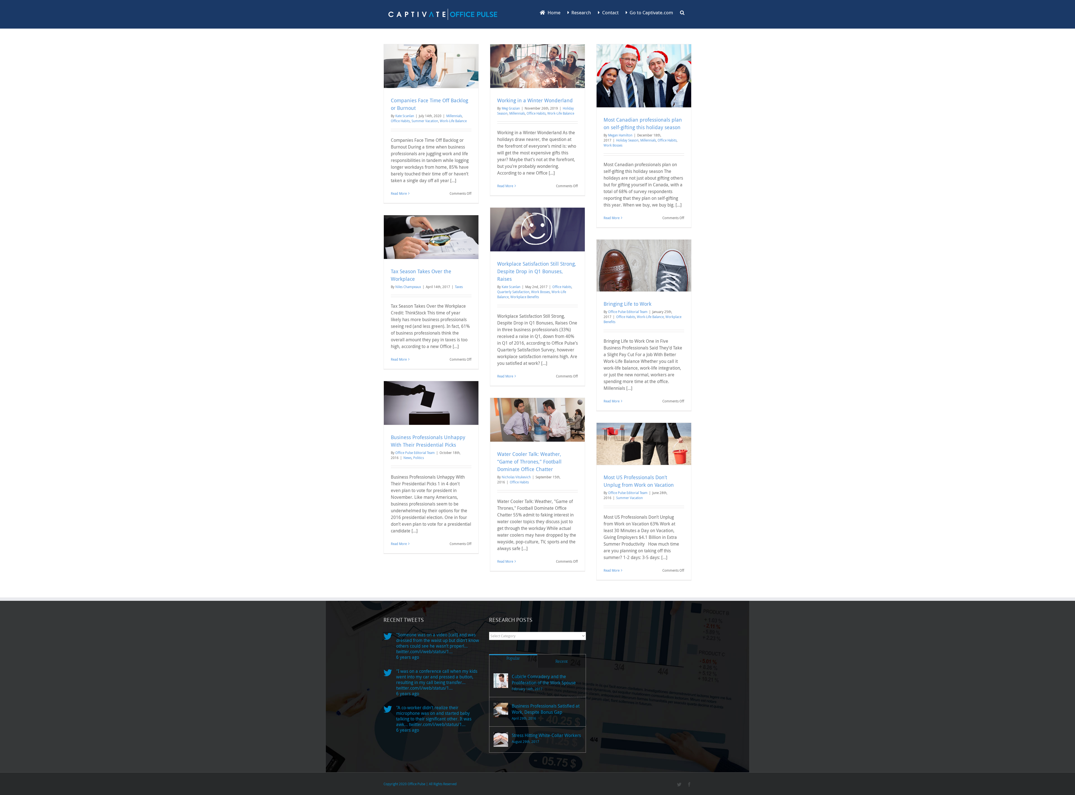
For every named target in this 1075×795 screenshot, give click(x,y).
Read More (399, 193)
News (407, 457)
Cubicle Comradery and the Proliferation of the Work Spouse (544, 679)
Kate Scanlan (404, 115)
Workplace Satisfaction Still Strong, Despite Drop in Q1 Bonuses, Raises (536, 271)
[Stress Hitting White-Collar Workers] (501, 739)
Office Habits (400, 121)
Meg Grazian (511, 108)
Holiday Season (627, 140)
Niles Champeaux (408, 286)
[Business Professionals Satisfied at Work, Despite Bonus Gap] (501, 710)
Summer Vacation (425, 121)
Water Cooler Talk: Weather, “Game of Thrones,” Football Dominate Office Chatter (529, 461)
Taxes (459, 286)
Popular (513, 658)
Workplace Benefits (524, 297)
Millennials (454, 115)
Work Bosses (613, 145)
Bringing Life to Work (627, 303)
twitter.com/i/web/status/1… (424, 651)
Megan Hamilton (620, 135)
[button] (682, 12)
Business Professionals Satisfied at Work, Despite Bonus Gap (545, 709)
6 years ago (407, 657)
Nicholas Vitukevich (516, 477)
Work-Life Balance (453, 121)
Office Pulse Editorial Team (628, 311)
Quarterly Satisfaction (513, 291)
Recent (561, 661)
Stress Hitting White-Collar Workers (546, 735)
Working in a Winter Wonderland (535, 100)
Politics (418, 457)
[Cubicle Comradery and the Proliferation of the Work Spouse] (501, 680)
